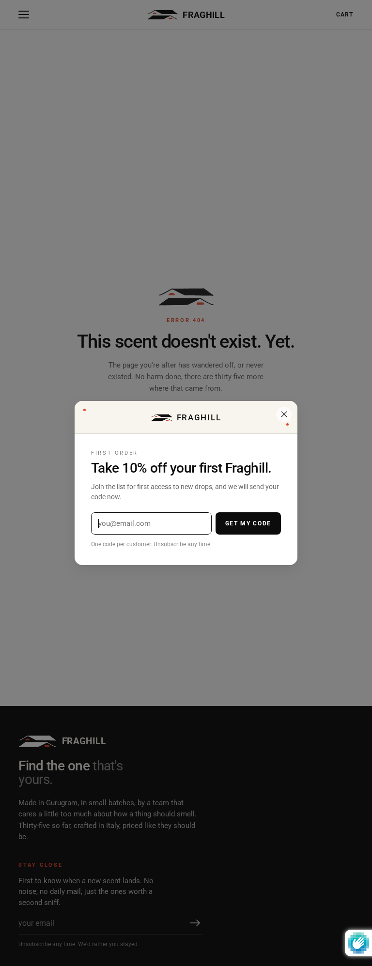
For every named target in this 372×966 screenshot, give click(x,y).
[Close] (284, 414)
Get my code (248, 523)
